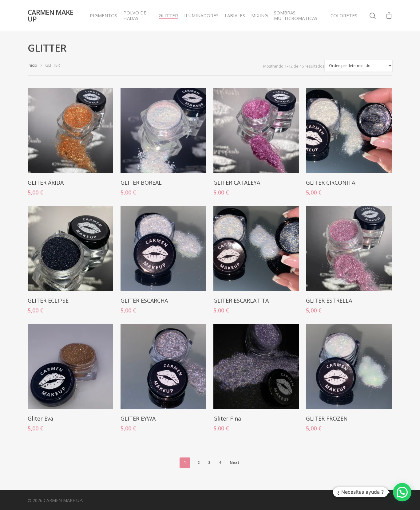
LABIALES (235, 15)
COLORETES (344, 15)
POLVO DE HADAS (134, 15)
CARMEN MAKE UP (50, 15)
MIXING (259, 15)
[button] (402, 492)
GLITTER (168, 15)
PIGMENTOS (103, 15)
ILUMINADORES (201, 15)
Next (234, 462)
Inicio (32, 65)
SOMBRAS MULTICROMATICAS (295, 15)
